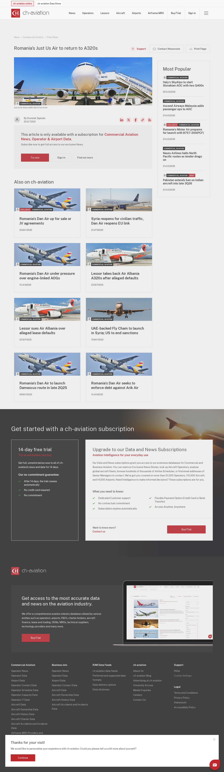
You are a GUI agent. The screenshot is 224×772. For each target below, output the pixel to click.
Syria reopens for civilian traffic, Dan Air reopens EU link (117, 221)
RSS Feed (149, 120)
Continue (23, 757)
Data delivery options (104, 684)
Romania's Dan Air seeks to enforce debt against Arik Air (114, 385)
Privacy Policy (182, 697)
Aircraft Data (18, 704)
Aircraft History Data (22, 714)
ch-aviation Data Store (49, 3)
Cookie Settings (183, 675)
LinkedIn (121, 120)
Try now (35, 157)
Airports (136, 13)
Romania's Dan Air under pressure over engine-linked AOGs (47, 275)
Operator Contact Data (24, 685)
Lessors (104, 13)
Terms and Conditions (186, 692)
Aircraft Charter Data (23, 719)
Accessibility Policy (184, 707)
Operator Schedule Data (24, 690)
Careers (137, 695)
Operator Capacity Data (24, 695)
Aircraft (120, 13)
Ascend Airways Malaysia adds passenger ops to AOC (183, 107)
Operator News (19, 671)
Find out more (85, 157)
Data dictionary (101, 689)
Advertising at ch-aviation (147, 680)
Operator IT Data (20, 699)
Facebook (135, 120)
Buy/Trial (176, 13)
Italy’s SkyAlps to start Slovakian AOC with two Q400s (183, 84)
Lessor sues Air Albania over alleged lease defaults (42, 330)
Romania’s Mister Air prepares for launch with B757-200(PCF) (183, 131)
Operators (87, 13)
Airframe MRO (156, 13)
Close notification (214, 739)
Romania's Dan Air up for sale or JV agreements (45, 221)
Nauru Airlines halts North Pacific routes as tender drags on (182, 156)
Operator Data (19, 675)
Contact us (99, 531)
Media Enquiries (142, 690)
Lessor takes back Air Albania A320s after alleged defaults (115, 275)
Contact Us (139, 699)
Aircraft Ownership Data (24, 709)
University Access (143, 685)
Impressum (180, 702)
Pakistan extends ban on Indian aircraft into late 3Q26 (183, 181)
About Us (138, 671)
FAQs (177, 671)
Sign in (192, 13)
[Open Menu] (206, 13)
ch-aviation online (22, 3)
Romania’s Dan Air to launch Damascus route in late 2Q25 (43, 385)
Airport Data (18, 680)
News (72, 13)
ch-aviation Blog (142, 675)
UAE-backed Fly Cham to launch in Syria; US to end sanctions (117, 330)
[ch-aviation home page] (30, 13)
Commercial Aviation (33, 37)
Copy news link (142, 120)
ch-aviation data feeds (105, 671)
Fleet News (52, 37)
